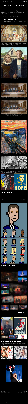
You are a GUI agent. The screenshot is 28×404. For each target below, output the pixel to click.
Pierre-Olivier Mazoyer (6, 1)
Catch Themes (20, 402)
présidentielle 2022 (12, 387)
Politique (2, 387)
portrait (5, 387)
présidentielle (8, 387)
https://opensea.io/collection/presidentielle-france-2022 (10, 16)
